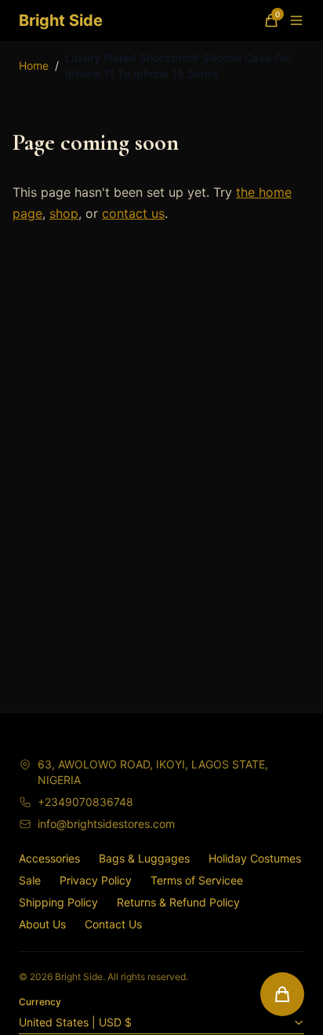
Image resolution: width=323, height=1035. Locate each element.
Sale (30, 880)
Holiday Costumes (255, 858)
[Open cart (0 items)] (282, 994)
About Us (42, 924)
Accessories (49, 858)
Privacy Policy (96, 880)
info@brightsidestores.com (106, 823)
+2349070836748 (85, 801)
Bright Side (61, 20)
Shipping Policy (58, 902)
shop (63, 213)
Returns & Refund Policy (178, 902)
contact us (133, 213)
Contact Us (113, 924)
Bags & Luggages (144, 858)
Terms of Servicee (197, 880)
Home (34, 65)
